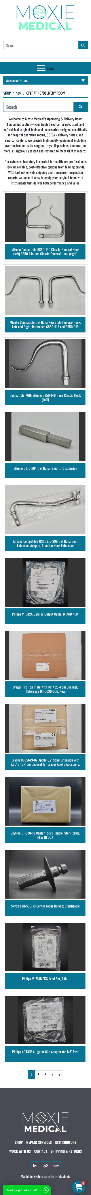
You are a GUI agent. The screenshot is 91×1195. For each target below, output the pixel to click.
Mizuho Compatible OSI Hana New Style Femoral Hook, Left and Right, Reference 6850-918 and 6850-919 (45, 324)
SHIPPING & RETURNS (66, 1151)
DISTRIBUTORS (65, 1142)
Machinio (64, 1176)
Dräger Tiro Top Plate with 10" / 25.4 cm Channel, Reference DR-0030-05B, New (45, 689)
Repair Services (39, 1142)
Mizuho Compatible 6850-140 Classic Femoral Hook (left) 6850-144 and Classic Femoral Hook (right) (45, 251)
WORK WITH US (20, 1151)
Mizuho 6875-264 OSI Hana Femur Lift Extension (45, 468)
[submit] (83, 45)
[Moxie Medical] (45, 1121)
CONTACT (40, 1151)
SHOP (19, 1142)
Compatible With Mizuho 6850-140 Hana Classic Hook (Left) (45, 397)
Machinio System (32, 1176)
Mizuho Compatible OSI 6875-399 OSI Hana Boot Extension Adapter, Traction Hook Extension (45, 543)
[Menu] (41, 68)
